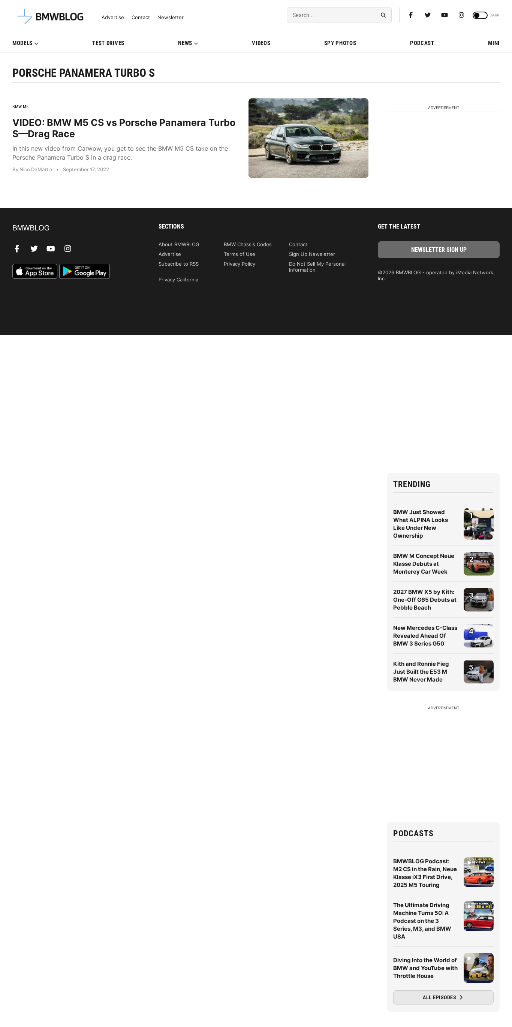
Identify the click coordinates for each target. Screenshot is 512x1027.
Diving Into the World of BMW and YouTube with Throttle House (425, 968)
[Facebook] (411, 15)
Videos (261, 43)
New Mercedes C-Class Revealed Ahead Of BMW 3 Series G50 (425, 635)
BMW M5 (20, 106)
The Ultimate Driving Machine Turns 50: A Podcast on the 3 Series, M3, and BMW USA (422, 920)
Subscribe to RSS (179, 264)
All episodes (440, 997)
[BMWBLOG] (73, 228)
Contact (141, 17)
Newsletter (170, 17)
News (185, 43)
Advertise (113, 17)
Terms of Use (239, 254)
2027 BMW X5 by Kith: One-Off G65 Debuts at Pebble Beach (425, 599)
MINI (494, 43)
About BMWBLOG (179, 244)
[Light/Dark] (480, 15)
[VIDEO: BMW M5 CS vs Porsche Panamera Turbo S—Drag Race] (308, 138)
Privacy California (178, 280)
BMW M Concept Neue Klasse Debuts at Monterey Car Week (423, 563)
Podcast (422, 43)
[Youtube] (444, 15)
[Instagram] (461, 15)
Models (22, 43)
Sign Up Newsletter (312, 254)
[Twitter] (427, 15)
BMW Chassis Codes (248, 244)
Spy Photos (340, 43)
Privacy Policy (239, 264)
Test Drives (108, 43)
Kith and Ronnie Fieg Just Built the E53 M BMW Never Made (421, 671)
